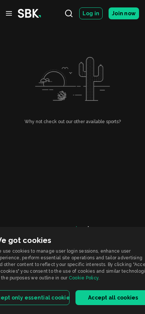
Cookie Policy (84, 278)
